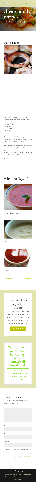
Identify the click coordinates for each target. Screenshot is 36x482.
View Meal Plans (18, 328)
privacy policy (26, 476)
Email (6, 433)
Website (6, 441)
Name (6, 426)
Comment (7, 407)
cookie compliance (17, 476)
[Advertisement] (18, 99)
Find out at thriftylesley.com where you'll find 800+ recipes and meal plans (18, 374)
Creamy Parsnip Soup (11, 242)
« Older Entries (8, 278)
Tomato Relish (9, 270)
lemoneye (18, 479)
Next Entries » (28, 278)
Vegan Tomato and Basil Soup (13, 213)
